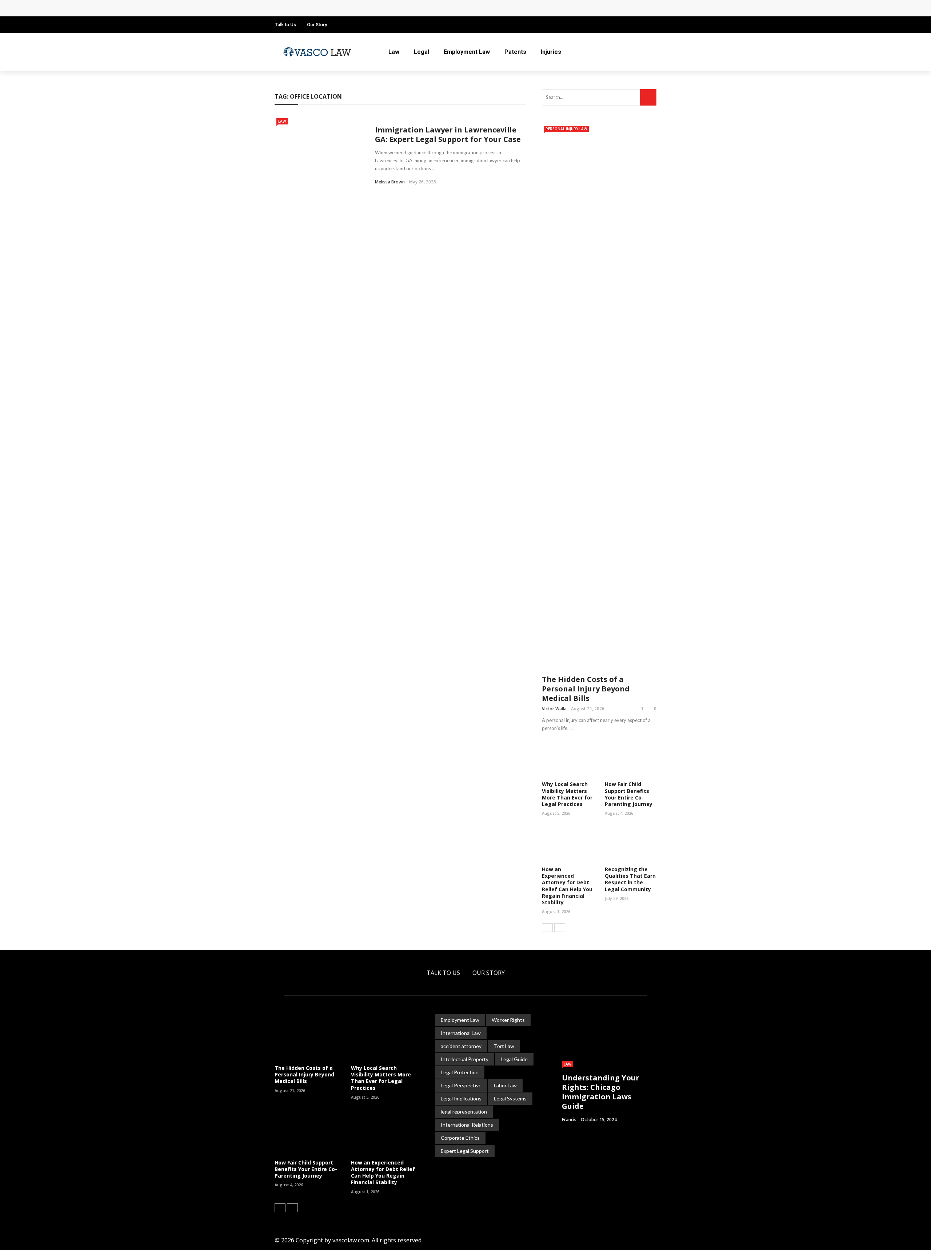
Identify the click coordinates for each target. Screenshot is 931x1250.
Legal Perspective (461, 1085)
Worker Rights (508, 1020)
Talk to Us (285, 24)
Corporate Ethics (460, 1138)
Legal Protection (460, 1072)
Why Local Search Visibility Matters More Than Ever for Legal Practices (567, 794)
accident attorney (461, 1046)
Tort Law (504, 1046)
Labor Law (505, 1085)
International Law (461, 1033)
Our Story (317, 24)
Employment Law (467, 51)
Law (393, 51)
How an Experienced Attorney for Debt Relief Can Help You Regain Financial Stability (567, 886)
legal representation (464, 1111)
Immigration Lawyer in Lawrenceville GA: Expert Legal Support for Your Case (448, 134)
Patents (515, 51)
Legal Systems (510, 1098)
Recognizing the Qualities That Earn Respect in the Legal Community (630, 879)
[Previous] (547, 927)
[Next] (559, 927)
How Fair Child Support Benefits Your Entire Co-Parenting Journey (628, 794)
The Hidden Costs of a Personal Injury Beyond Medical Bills (365, 8)
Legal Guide (514, 1059)
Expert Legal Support (465, 1151)
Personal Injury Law (566, 128)
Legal (421, 51)
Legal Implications (461, 1098)
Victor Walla (554, 709)
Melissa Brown (390, 182)
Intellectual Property (464, 1059)
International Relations (467, 1125)
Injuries (551, 51)
